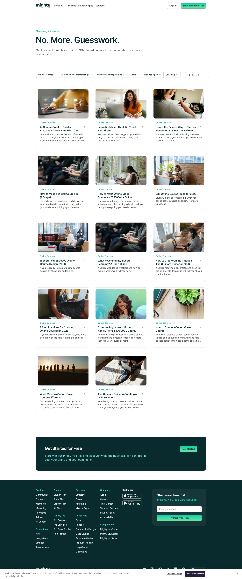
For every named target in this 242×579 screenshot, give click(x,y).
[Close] (237, 574)
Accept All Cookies (195, 574)
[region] (121, 574)
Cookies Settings (174, 574)
